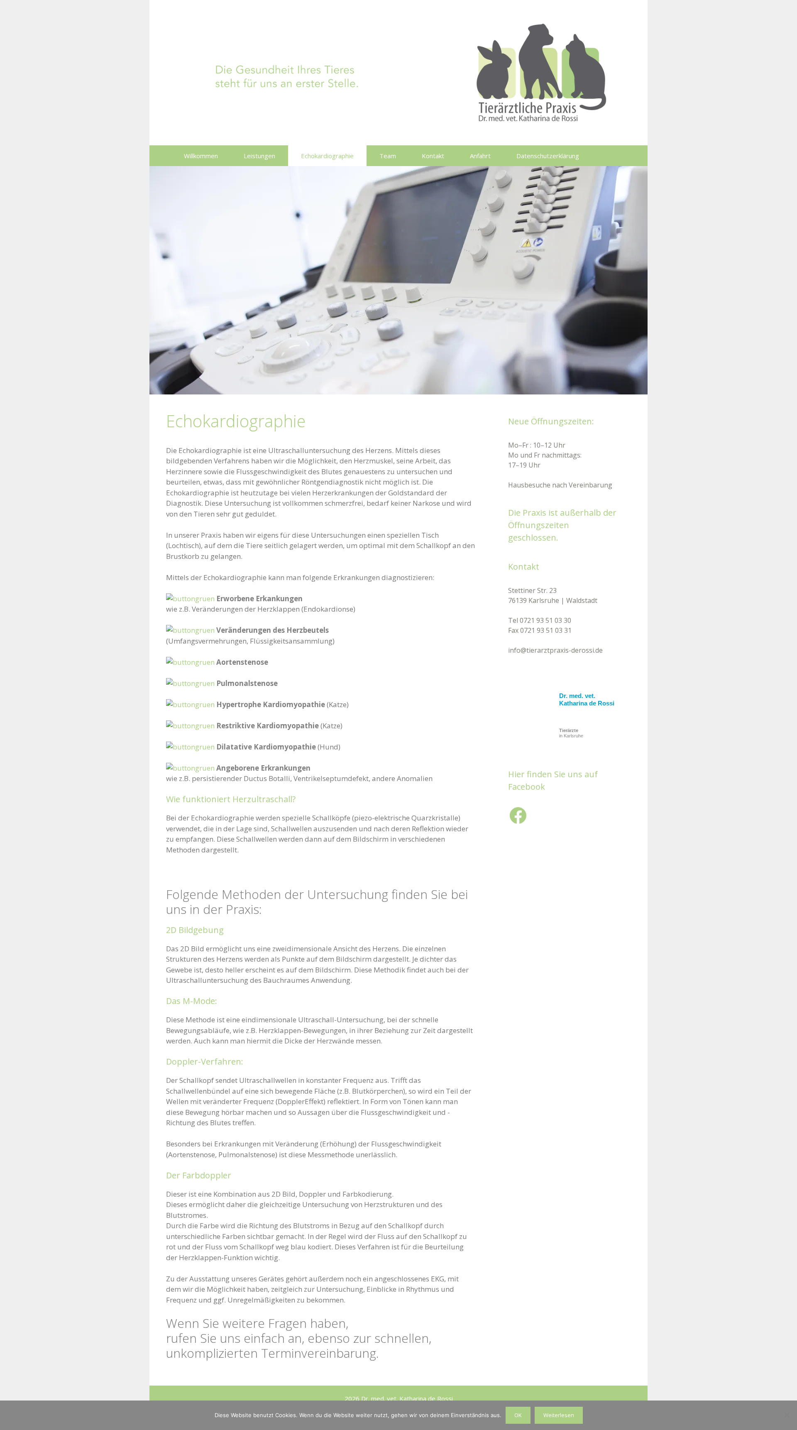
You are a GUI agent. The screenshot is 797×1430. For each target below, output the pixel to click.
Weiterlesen (558, 1415)
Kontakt (433, 156)
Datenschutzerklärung (547, 156)
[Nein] (786, 1415)
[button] (609, 155)
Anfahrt (480, 156)
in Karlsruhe (571, 733)
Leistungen (259, 156)
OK (518, 1415)
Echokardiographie (327, 156)
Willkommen (201, 156)
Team (387, 156)
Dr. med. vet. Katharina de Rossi (586, 699)
